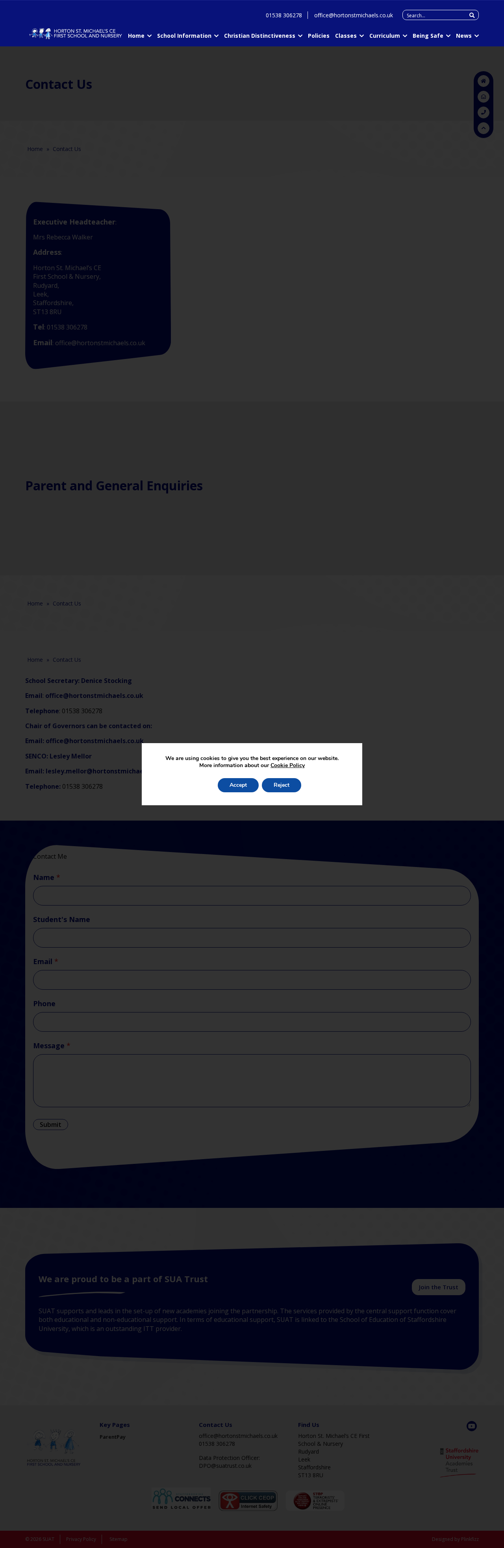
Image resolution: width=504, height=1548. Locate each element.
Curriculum (384, 35)
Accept (238, 785)
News (464, 35)
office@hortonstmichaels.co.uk (353, 15)
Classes (346, 35)
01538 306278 (284, 15)
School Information (184, 35)
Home (136, 35)
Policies (319, 35)
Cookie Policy (288, 765)
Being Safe (428, 35)
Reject (281, 785)
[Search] (471, 15)
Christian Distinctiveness (259, 35)
